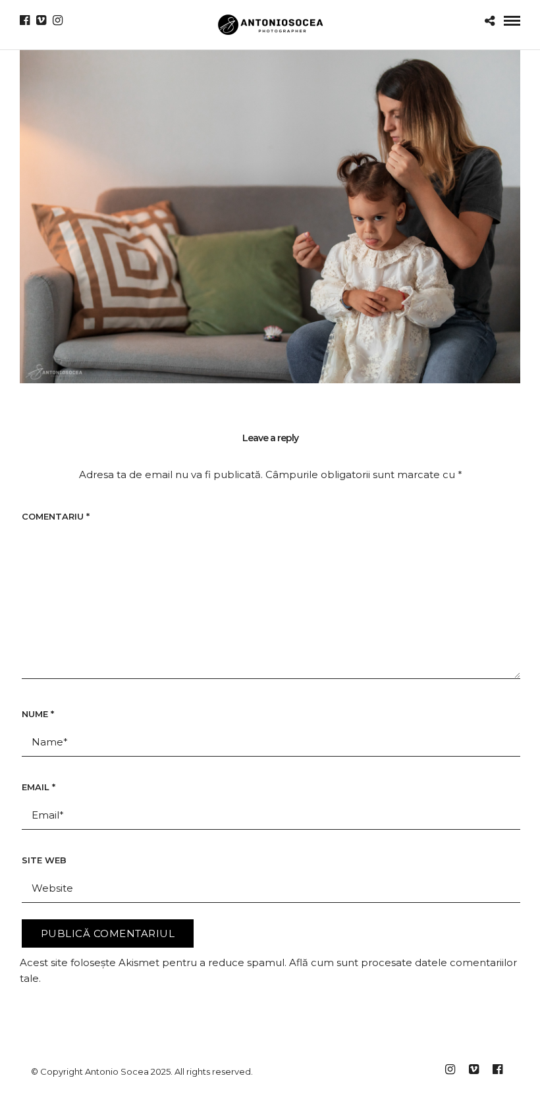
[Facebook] (25, 20)
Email (38, 787)
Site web (44, 860)
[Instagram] (58, 20)
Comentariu (56, 516)
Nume (38, 714)
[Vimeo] (41, 20)
